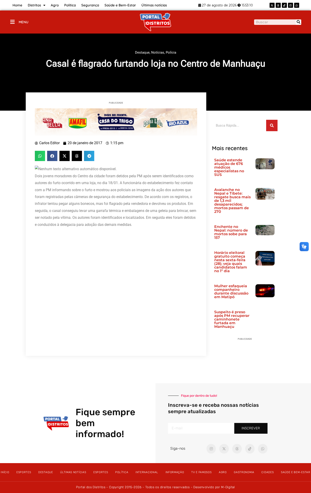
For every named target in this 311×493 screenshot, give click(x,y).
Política (70, 5)
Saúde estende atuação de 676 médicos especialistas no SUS (229, 167)
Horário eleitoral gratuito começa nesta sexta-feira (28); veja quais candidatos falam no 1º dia (230, 261)
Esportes (23, 472)
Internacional (146, 472)
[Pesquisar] (298, 22)
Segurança (90, 5)
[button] (40, 156)
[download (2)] (116, 121)
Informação (175, 472)
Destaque (142, 52)
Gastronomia (244, 472)
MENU (23, 22)
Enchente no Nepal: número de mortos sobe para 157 (231, 232)
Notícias (157, 52)
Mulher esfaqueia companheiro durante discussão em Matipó (231, 291)
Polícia (171, 52)
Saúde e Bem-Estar (120, 5)
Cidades (267, 472)
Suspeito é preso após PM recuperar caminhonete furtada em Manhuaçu (232, 319)
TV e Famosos (201, 472)
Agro (55, 5)
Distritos (34, 5)
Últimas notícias (154, 5)
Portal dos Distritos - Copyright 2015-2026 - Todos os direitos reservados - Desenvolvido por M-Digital (155, 487)
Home (17, 5)
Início (5, 472)
